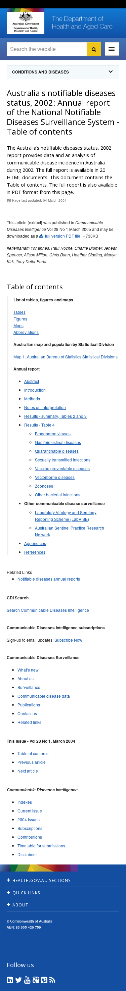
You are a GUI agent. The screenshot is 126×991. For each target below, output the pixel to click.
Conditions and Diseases (40, 72)
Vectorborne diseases (55, 477)
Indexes (24, 802)
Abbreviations (26, 332)
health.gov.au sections (41, 880)
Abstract (31, 381)
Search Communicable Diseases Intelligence (48, 610)
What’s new (28, 670)
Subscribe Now (68, 640)
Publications (28, 704)
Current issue (29, 810)
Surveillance (28, 687)
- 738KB (71, 236)
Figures (20, 318)
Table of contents (32, 753)
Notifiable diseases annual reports (48, 579)
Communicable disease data (43, 696)
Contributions (29, 837)
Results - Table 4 (39, 425)
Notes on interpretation (45, 407)
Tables (19, 312)
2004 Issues (28, 819)
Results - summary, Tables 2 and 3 (55, 416)
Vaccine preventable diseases (62, 468)
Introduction (35, 390)
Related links (29, 722)
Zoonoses (44, 486)
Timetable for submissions (41, 845)
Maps (18, 325)
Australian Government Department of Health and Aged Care (25, 21)
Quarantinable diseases (57, 451)
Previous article (31, 762)
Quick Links (26, 893)
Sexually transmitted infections (62, 459)
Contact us (27, 713)
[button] (105, 984)
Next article (27, 771)
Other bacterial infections (57, 494)
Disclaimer (27, 854)
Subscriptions (29, 828)
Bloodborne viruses (53, 433)
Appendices (35, 543)
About (20, 905)
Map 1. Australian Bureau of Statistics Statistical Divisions (65, 356)
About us (25, 678)
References (34, 552)
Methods (32, 398)
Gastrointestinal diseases (58, 442)
